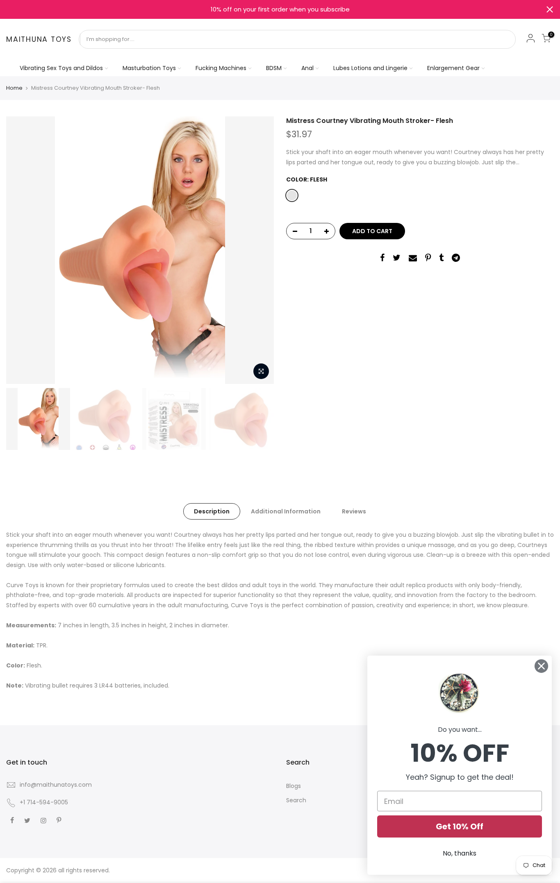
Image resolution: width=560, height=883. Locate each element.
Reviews (354, 511)
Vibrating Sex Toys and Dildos (61, 68)
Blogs (293, 786)
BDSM (274, 68)
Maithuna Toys (39, 39)
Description (212, 511)
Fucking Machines (221, 68)
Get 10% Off (459, 826)
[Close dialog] (541, 666)
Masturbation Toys (149, 68)
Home (14, 88)
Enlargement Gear (453, 68)
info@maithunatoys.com (56, 785)
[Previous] (20, 250)
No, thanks (459, 853)
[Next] (259, 250)
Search (296, 800)
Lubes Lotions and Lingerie (370, 68)
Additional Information (286, 511)
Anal (307, 68)
